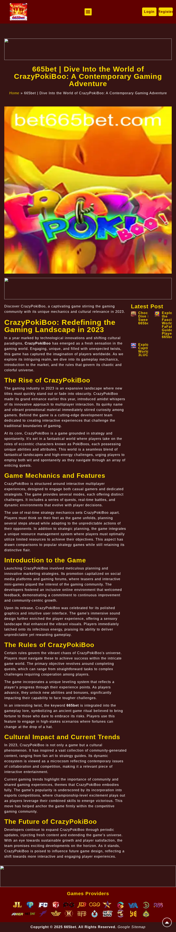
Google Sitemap (132, 927)
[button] (88, 11)
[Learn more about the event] (88, 49)
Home (14, 93)
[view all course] (167, 922)
